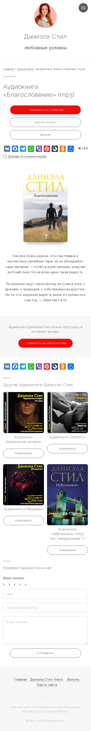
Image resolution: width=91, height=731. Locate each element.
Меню (79, 7)
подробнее (23, 453)
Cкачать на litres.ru (46, 110)
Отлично (25, 584)
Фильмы (73, 679)
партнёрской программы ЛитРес (45, 711)
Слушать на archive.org (47, 343)
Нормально (14, 584)
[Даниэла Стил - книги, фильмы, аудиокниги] (45, 15)
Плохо (9, 584)
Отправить (45, 653)
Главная (20, 679)
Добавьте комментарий (27, 156)
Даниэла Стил (45, 36)
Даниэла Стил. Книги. (47, 679)
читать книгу (45, 122)
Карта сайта (47, 685)
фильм (45, 135)
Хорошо (20, 584)
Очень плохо (3, 584)
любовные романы (45, 47)
